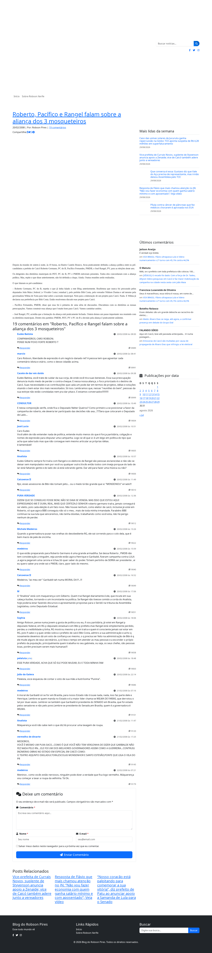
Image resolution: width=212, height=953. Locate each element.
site (29, 658)
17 (143, 398)
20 (152, 398)
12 (149, 394)
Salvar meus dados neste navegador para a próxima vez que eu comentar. (59, 846)
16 (141, 398)
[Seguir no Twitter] (194, 50)
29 (158, 402)
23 (141, 402)
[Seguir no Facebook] (190, 50)
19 (149, 398)
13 (152, 394)
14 (155, 394)
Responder (25, 348)
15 (158, 394)
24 (143, 402)
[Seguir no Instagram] (198, 50)
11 (146, 394)
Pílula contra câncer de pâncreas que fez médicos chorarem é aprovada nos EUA (172, 206)
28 (155, 402)
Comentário (27, 807)
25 (146, 402)
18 (146, 398)
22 (158, 398)
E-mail (84, 833)
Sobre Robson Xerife (33, 96)
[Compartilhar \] (27, 132)
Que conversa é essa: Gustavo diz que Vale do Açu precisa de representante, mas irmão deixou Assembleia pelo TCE (174, 174)
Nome (23, 833)
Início (17, 96)
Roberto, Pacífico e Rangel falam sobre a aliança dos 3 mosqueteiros (67, 117)
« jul (141, 415)
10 (143, 394)
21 (155, 398)
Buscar (194, 930)
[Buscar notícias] (196, 43)
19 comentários (57, 127)
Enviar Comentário (76, 855)
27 (152, 402)
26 (149, 402)
